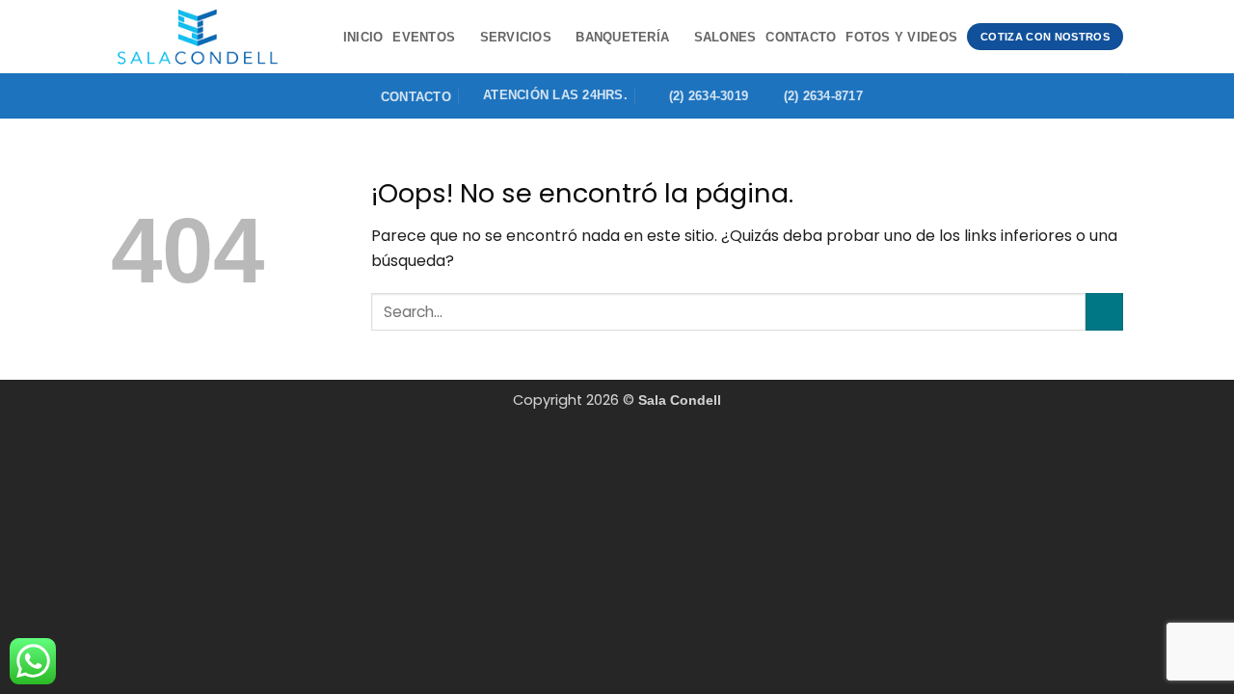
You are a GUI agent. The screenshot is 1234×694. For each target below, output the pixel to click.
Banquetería (622, 37)
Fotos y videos (901, 37)
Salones (725, 37)
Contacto (800, 37)
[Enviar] (1104, 312)
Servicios (515, 37)
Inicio (363, 37)
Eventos (423, 37)
